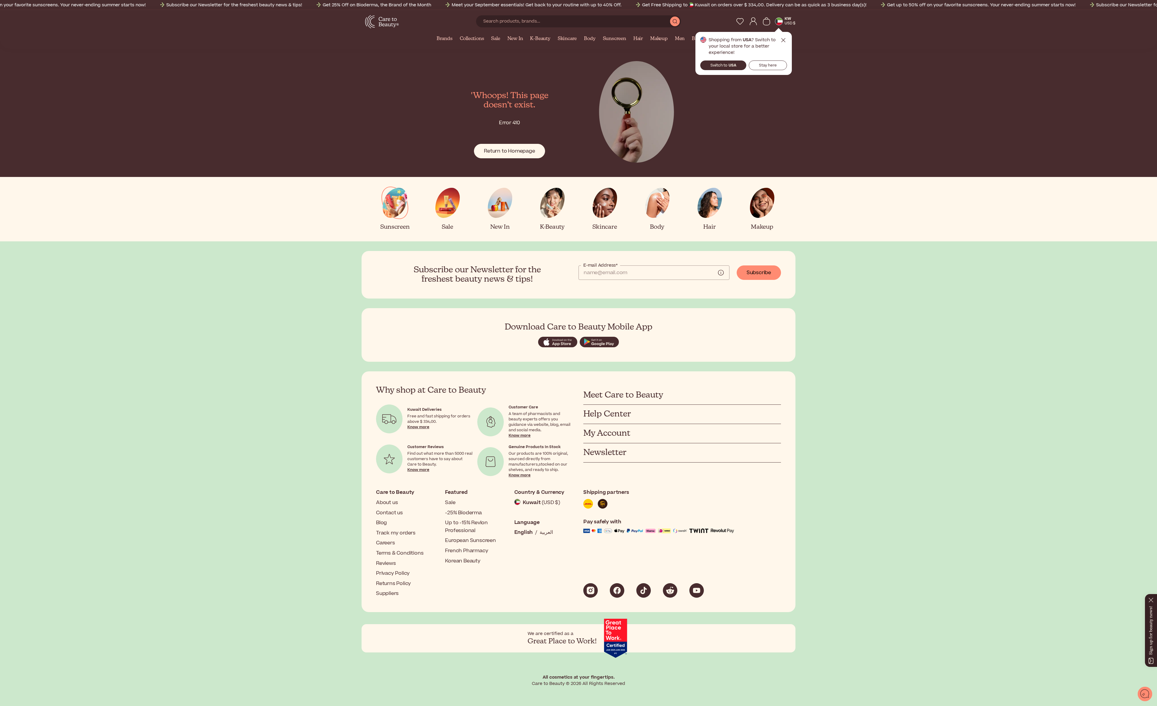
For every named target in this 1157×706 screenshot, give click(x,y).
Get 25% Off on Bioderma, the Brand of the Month (377, 5)
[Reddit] (670, 590)
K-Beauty (540, 38)
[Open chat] (1145, 694)
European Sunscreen (470, 540)
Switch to (723, 65)
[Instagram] (590, 590)
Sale (495, 38)
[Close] (1151, 599)
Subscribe (759, 272)
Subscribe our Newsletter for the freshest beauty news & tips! (234, 5)
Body (589, 38)
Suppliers (387, 593)
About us (387, 502)
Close (783, 40)
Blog (381, 522)
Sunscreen (614, 38)
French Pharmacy (466, 550)
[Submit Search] (675, 21)
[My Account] (753, 21)
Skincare (567, 38)
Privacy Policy (393, 573)
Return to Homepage (509, 151)
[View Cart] (766, 21)
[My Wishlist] (740, 21)
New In (515, 38)
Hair (638, 38)
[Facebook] (617, 590)
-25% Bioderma (463, 512)
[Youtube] (696, 590)
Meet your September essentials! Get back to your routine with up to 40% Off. (537, 5)
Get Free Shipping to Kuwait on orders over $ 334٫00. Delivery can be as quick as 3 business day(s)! (754, 5)
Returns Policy (393, 583)
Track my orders (395, 533)
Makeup (659, 38)
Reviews (386, 563)
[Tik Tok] (643, 590)
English (523, 532)
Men (680, 38)
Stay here (768, 65)
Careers (385, 543)
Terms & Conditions (399, 553)
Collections (472, 38)
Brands (445, 38)
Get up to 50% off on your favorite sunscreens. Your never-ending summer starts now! (981, 5)
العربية (546, 532)
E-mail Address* (600, 265)
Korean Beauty (462, 561)
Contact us (389, 512)
